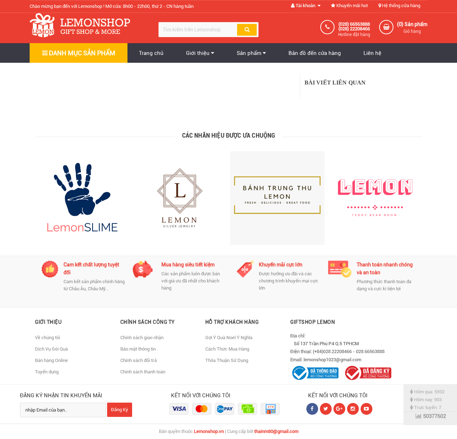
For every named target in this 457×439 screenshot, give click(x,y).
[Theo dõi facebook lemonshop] (326, 409)
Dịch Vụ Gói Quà (51, 349)
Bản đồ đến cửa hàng (314, 53)
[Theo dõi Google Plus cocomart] (339, 409)
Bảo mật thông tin (138, 349)
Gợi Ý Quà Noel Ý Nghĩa (228, 337)
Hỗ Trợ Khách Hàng (232, 322)
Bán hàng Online (51, 360)
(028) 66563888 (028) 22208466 (354, 26)
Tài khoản (305, 5)
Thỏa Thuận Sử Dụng (226, 360)
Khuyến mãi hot (351, 5)
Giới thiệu (198, 53)
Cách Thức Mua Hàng (227, 349)
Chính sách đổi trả (138, 360)
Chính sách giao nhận (142, 337)
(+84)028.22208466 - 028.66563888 (349, 351)
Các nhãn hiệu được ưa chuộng (228, 135)
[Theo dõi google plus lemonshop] (353, 409)
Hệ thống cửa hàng (400, 5)
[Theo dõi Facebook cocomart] (312, 409)
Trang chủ (151, 53)
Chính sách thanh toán (142, 371)
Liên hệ (372, 53)
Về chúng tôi (47, 337)
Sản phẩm (250, 53)
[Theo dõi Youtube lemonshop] (366, 409)
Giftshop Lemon (312, 322)
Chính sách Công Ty (147, 322)
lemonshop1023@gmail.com (332, 359)
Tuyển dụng (47, 371)
